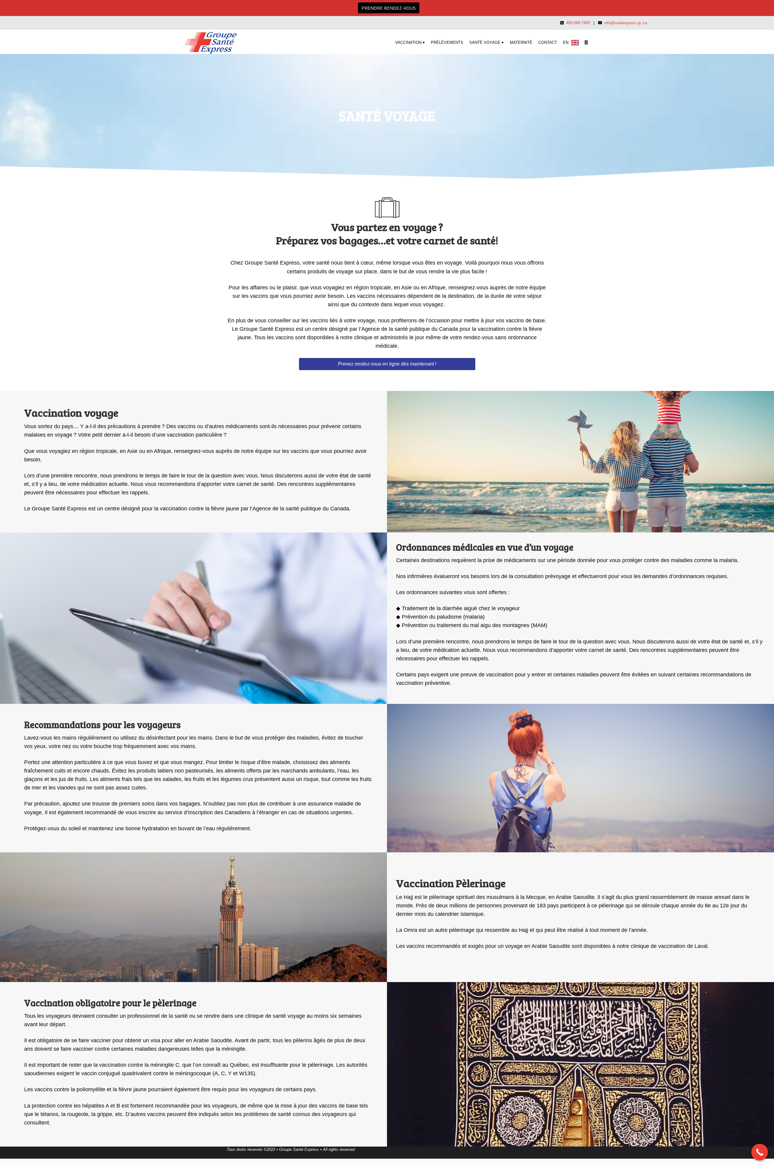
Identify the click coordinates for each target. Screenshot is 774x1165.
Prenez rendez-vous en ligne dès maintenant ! (387, 363)
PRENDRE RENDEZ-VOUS (389, 8)
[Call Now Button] (759, 1152)
